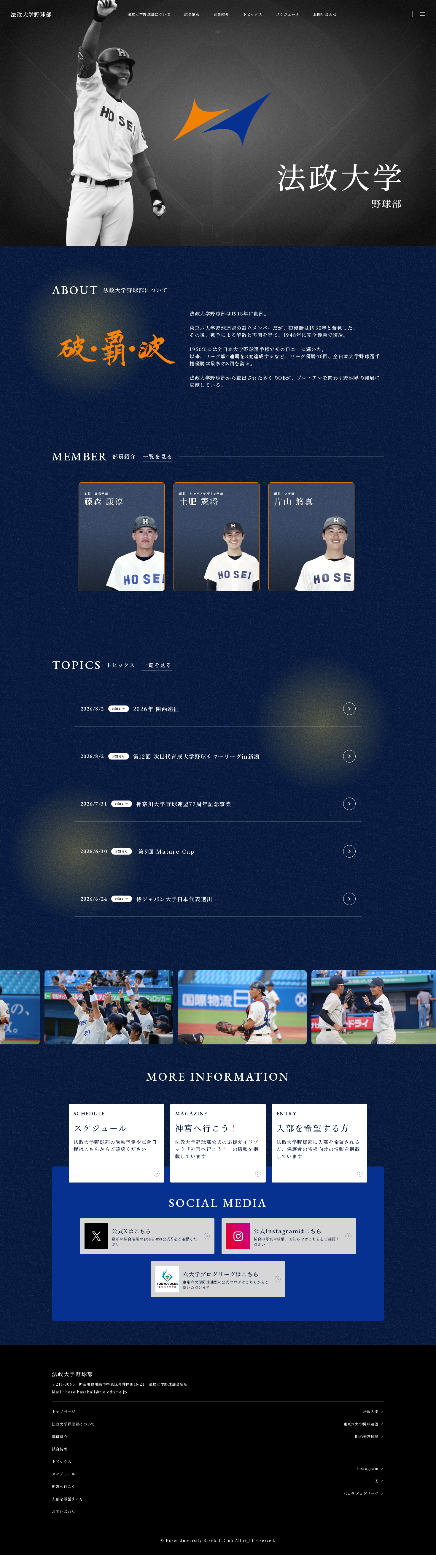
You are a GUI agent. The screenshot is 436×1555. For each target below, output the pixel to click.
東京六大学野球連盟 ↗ (363, 1423)
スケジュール (288, 14)
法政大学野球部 (31, 14)
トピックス (252, 14)
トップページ (63, 1411)
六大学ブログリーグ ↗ (363, 1493)
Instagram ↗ (370, 1468)
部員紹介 (221, 14)
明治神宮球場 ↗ (369, 1436)
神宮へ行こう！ (65, 1486)
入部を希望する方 (67, 1498)
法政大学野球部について (149, 14)
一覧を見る (157, 456)
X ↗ (379, 1480)
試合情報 (192, 14)
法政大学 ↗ (373, 1411)
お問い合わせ (325, 14)
